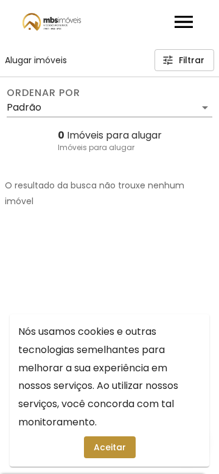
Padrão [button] (24, 107)
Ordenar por (43, 93)
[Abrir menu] (183, 21)
